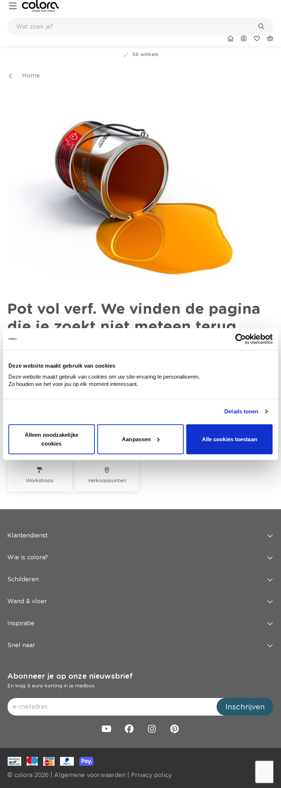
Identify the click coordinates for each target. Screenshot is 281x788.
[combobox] (140, 26)
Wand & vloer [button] (27, 601)
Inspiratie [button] (20, 623)
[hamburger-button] (12, 6)
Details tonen (241, 411)
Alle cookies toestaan (229, 439)
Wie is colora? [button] (27, 557)
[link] (40, 6)
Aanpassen (136, 439)
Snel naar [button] (21, 645)
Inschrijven (245, 706)
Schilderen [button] (23, 579)
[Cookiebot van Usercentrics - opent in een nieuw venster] (241, 339)
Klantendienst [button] (27, 535)
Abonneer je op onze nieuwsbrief (70, 676)
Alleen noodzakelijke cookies (51, 438)
